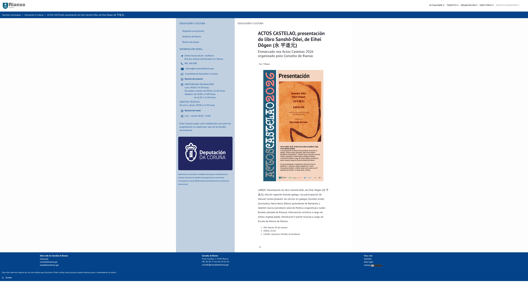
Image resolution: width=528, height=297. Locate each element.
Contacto (367, 259)
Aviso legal (368, 262)
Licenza (367, 265)
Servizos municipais (11, 14)
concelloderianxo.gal (48, 262)
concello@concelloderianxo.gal (215, 264)
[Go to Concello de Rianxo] (14, 6)
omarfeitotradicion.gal (49, 265)
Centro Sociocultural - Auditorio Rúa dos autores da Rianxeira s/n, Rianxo (204, 57)
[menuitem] (437, 5)
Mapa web (368, 255)
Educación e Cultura (34, 14)
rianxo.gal (44, 259)
